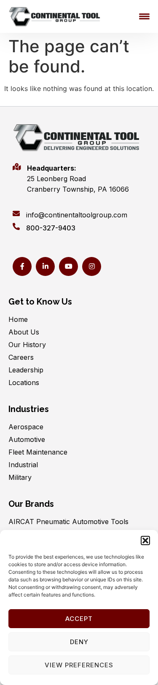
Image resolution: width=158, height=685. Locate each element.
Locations (23, 382)
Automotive (26, 439)
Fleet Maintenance (37, 452)
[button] (145, 540)
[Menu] (144, 16)
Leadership (25, 370)
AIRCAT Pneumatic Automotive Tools (68, 521)
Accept (79, 619)
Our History (27, 344)
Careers (21, 357)
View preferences (79, 665)
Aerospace (25, 427)
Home (18, 319)
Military (20, 477)
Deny (79, 642)
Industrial (23, 464)
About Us (23, 332)
